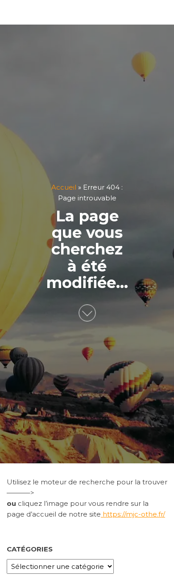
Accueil (63, 186)
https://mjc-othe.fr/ (133, 514)
